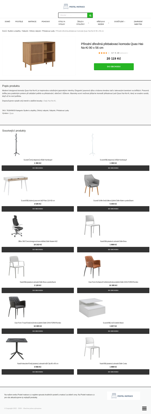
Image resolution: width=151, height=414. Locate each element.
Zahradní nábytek (138, 23)
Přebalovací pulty (48, 31)
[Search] (90, 15)
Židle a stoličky (80, 23)
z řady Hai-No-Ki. (49, 101)
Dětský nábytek (35, 31)
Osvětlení (118, 21)
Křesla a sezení (101, 23)
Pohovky (46, 21)
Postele (19, 21)
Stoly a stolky (61, 23)
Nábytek (25, 31)
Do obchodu (114, 67)
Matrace (32, 21)
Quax (11, 113)
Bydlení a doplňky (14, 31)
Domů (7, 21)
